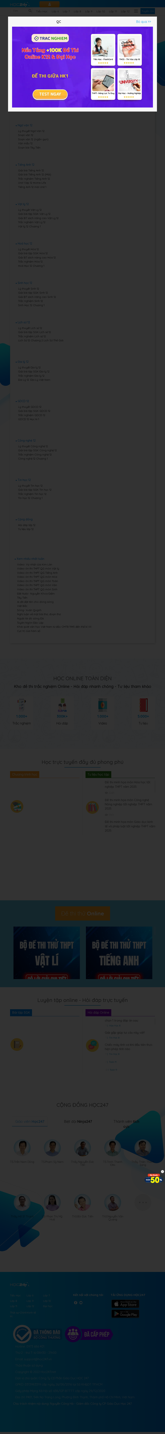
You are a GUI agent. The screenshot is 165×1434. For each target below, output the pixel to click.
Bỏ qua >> (143, 22)
